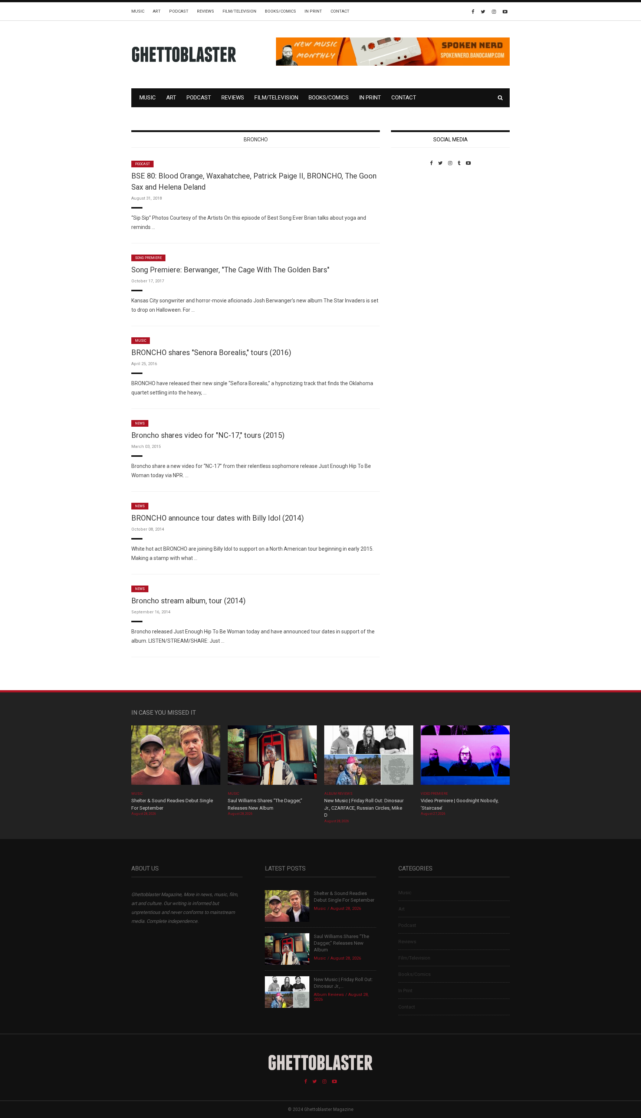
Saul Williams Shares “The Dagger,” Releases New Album (341, 943)
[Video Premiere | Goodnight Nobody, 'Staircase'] (465, 757)
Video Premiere (434, 794)
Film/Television (239, 11)
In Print (313, 11)
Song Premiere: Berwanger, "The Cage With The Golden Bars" (230, 269)
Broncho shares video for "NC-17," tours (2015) (208, 435)
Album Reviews (338, 794)
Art (157, 11)
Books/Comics (280, 11)
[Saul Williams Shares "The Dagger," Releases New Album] (272, 757)
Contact (340, 11)
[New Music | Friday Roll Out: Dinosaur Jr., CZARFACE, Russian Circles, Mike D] (368, 757)
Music (137, 11)
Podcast (178, 11)
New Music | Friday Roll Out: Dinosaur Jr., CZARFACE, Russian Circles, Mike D (364, 808)
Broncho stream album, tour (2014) (188, 600)
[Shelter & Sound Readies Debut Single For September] (175, 757)
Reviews (205, 11)
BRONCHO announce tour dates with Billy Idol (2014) (217, 518)
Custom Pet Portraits (412, 217)
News (140, 423)
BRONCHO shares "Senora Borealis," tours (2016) (211, 352)
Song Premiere (148, 258)
